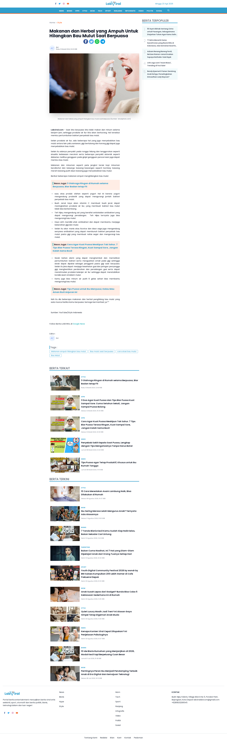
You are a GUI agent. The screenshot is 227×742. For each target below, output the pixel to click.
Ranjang (118, 11)
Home (52, 22)
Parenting (85, 547)
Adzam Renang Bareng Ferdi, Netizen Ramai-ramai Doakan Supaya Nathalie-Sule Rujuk (160, 54)
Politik (150, 11)
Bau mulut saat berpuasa (101, 351)
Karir (119, 737)
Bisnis (69, 11)
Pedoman (138, 737)
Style (84, 11)
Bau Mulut (55, 355)
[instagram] (64, 4)
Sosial (159, 11)
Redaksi (103, 737)
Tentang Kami (90, 737)
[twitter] (59, 4)
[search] (168, 10)
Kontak (127, 737)
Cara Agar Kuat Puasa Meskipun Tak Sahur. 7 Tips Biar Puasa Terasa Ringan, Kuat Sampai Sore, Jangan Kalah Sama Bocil (85, 247)
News (61, 11)
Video (141, 11)
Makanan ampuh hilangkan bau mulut (68, 351)
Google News (79, 323)
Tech (100, 11)
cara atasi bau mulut (126, 351)
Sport (108, 11)
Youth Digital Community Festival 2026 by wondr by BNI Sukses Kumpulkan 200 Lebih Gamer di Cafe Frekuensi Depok (109, 574)
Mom (92, 11)
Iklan (112, 737)
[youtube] (68, 3)
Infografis (130, 11)
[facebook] (55, 4)
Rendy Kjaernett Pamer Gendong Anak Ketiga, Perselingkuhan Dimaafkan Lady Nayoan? (161, 74)
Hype (77, 11)
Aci (57, 47)
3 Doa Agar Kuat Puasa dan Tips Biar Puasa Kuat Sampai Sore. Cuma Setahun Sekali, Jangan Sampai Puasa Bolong (107, 403)
